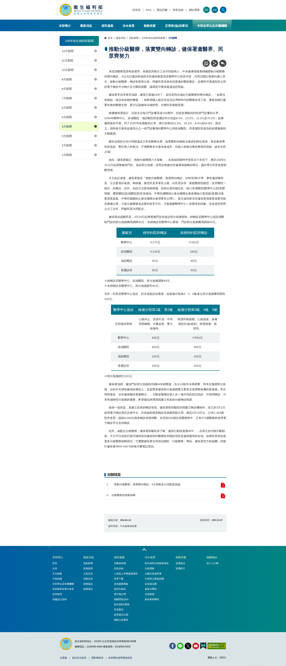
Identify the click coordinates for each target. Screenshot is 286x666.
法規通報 (149, 568)
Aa (214, 9)
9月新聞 (67, 79)
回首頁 (136, 10)
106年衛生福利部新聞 (153, 38)
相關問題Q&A (121, 599)
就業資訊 (88, 589)
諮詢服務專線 (121, 584)
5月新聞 (67, 117)
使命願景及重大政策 (63, 589)
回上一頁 (222, 61)
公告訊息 (88, 573)
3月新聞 (67, 136)
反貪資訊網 (151, 584)
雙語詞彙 (162, 10)
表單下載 (118, 578)
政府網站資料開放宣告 (120, 658)
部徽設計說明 (59, 599)
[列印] (206, 63)
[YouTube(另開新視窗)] (195, 646)
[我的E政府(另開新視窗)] (203, 646)
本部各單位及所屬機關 (212, 25)
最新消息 (86, 25)
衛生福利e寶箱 (122, 604)
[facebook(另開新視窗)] (172, 646)
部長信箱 (178, 10)
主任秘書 (57, 573)
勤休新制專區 (152, 599)
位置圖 (63, 658)
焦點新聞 (134, 38)
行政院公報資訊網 (154, 578)
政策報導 (57, 594)
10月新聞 (67, 69)
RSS (148, 10)
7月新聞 (67, 98)
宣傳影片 (180, 568)
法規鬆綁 (149, 594)
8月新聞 (67, 88)
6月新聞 (67, 107)
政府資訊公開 (121, 614)
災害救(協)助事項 (176, 25)
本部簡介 (65, 25)
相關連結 (211, 557)
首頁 (110, 38)
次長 (54, 568)
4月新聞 (67, 126)
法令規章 (129, 25)
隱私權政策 (97, 658)
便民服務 (107, 25)
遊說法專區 (151, 589)
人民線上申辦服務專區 (126, 573)
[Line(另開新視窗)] (180, 646)
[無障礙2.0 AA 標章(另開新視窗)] (216, 646)
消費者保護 (120, 563)
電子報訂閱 (120, 594)
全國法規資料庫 (153, 573)
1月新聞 (67, 154)
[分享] (214, 63)
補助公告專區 (121, 620)
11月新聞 (67, 60)
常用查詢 (118, 609)
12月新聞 (67, 51)
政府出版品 (120, 589)
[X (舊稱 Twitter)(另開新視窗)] (188, 646)
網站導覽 (194, 10)
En (206, 9)
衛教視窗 (150, 25)
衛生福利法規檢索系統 (157, 563)
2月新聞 (67, 145)
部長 (54, 563)
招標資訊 (88, 584)
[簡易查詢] (223, 10)
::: (49, 1)
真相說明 (88, 568)
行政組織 (57, 578)
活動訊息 (88, 578)
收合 (144, 550)
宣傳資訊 (180, 563)
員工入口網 (212, 563)
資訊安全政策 (79, 658)
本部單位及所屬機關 (63, 584)
